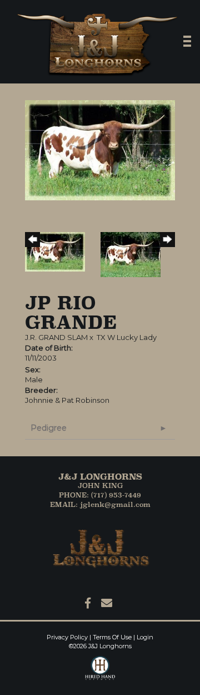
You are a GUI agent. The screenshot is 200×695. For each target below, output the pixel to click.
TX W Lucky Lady (127, 337)
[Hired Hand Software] (100, 672)
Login (145, 637)
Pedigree (49, 428)
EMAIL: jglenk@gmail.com (100, 504)
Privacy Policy (67, 637)
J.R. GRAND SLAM (56, 337)
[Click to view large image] (100, 149)
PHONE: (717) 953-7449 (100, 495)
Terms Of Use (112, 637)
